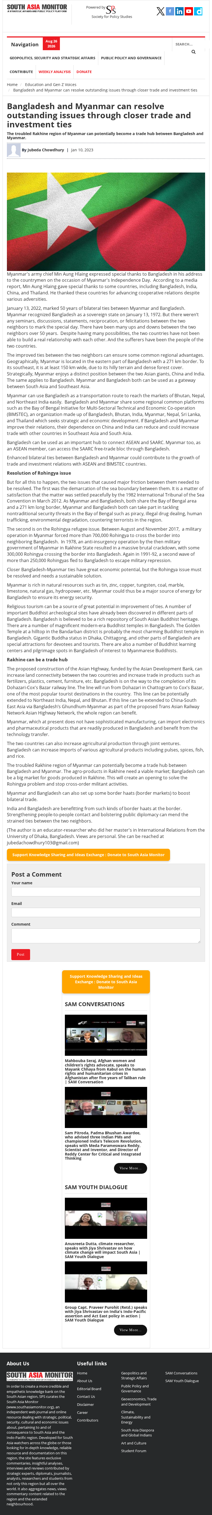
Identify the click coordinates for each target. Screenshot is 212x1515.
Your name (21, 882)
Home (12, 84)
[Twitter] (161, 11)
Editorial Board (89, 1388)
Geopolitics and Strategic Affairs (134, 1376)
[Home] (37, 8)
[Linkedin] (179, 11)
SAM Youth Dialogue (96, 1187)
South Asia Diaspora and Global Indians (137, 1433)
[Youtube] (189, 11)
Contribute (21, 71)
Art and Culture (133, 1443)
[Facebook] (170, 11)
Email (16, 903)
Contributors (87, 1420)
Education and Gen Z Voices (50, 84)
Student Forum (133, 1450)
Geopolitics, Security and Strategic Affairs (52, 58)
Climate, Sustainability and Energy (135, 1417)
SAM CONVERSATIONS (94, 1004)
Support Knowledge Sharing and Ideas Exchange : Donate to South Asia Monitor (88, 854)
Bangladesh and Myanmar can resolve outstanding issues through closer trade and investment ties (99, 115)
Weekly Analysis (55, 71)
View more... (131, 1168)
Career (82, 1412)
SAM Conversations (181, 1373)
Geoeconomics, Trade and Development (139, 1401)
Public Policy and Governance (131, 58)
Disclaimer (85, 1404)
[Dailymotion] (198, 11)
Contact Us (86, 1396)
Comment (20, 924)
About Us (84, 1380)
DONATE (84, 71)
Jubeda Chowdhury (46, 149)
